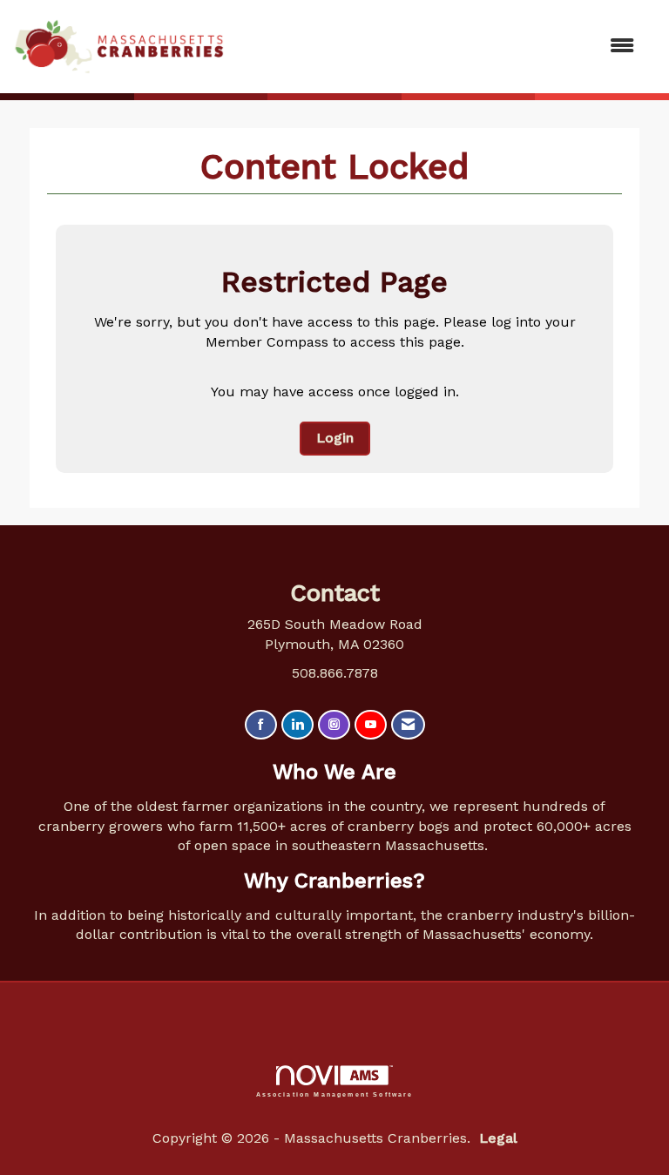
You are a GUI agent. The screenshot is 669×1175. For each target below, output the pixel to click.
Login (335, 437)
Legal (498, 1138)
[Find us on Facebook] (261, 725)
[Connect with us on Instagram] (334, 725)
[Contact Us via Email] (408, 725)
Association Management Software (335, 1094)
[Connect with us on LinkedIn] (297, 725)
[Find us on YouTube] (371, 725)
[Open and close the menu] (438, 46)
